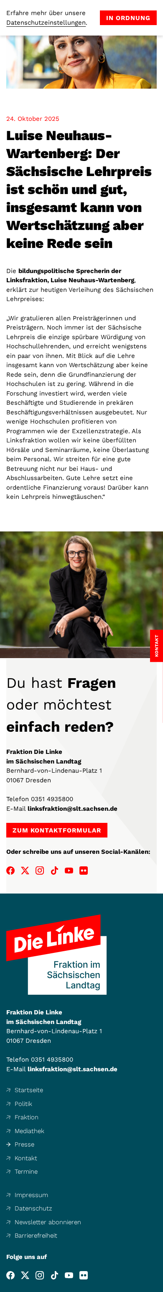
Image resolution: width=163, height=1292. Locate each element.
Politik (23, 1104)
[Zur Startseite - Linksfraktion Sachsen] (56, 954)
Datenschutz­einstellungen (46, 22)
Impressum (31, 1195)
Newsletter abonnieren (48, 1222)
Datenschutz (33, 1208)
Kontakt (26, 1158)
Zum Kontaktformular (57, 830)
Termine (26, 1171)
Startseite (29, 1090)
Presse (24, 1144)
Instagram (40, 870)
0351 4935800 (52, 799)
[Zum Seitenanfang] (156, 1285)
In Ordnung (128, 18)
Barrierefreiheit (36, 1235)
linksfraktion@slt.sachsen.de (72, 808)
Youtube (69, 870)
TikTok (54, 870)
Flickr (83, 870)
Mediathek (29, 1131)
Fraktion (26, 1117)
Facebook (10, 870)
